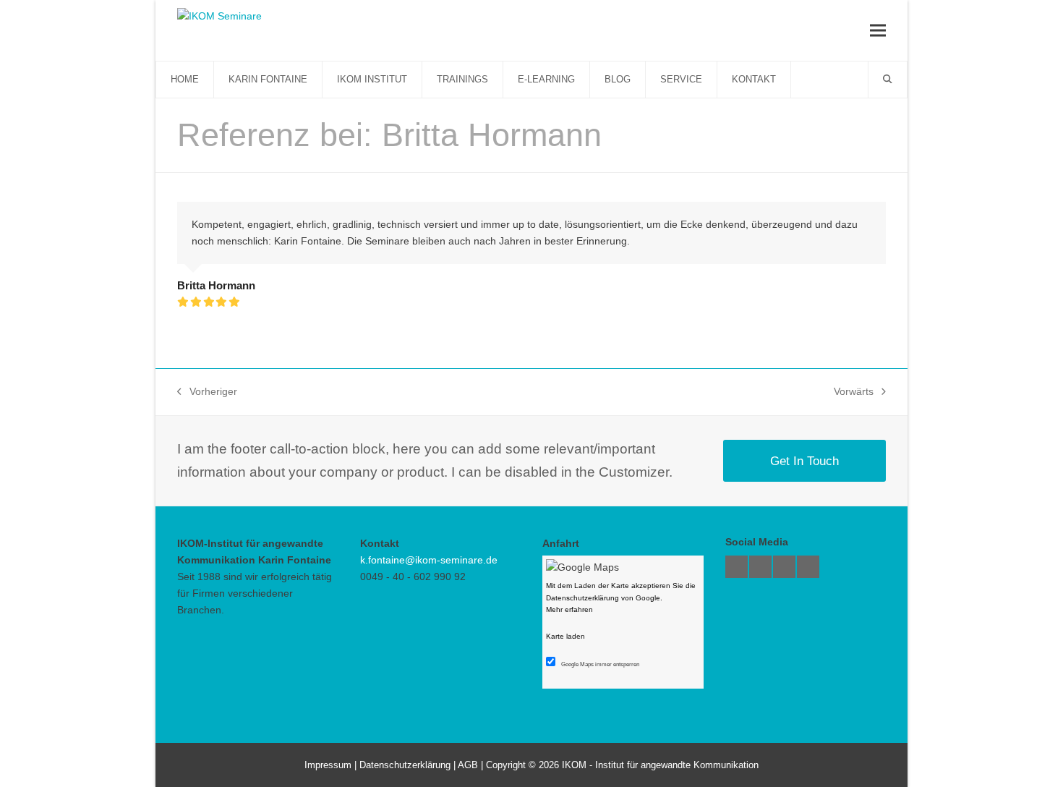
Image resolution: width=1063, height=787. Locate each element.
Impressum (327, 765)
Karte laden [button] (565, 636)
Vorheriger (207, 393)
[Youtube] (784, 567)
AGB (468, 765)
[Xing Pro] (736, 567)
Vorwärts (854, 393)
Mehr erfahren (569, 609)
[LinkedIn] (808, 567)
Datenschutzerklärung (405, 765)
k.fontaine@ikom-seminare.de (429, 560)
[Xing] (760, 567)
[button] (878, 30)
